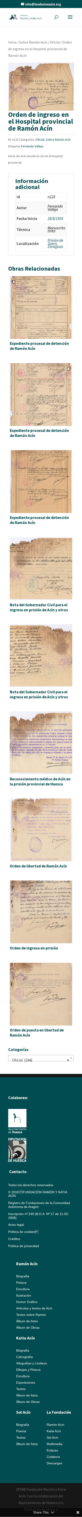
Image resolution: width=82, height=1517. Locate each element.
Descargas (54, 1463)
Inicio (12, 42)
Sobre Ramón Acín (33, 42)
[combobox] (41, 1058)
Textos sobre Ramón (31, 1315)
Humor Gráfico (26, 1302)
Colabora (53, 1457)
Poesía (21, 1431)
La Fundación (59, 1412)
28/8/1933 (55, 218)
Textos (21, 1389)
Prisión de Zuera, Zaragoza (55, 243)
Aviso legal (16, 1224)
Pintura (21, 1282)
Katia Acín (25, 1338)
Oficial (55, 42)
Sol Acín (52, 1437)
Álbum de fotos (27, 1321)
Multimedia (54, 1444)
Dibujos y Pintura (28, 1370)
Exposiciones (25, 1382)
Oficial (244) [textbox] (39, 1060)
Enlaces (52, 1450)
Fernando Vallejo (32, 146)
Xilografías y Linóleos (31, 1363)
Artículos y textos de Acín (34, 1308)
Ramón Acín (55, 1424)
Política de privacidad (23, 1246)
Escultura (23, 1289)
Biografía (22, 1276)
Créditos (14, 1239)
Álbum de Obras (28, 1327)
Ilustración (23, 1295)
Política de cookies (23, 1232)
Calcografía (24, 1357)
